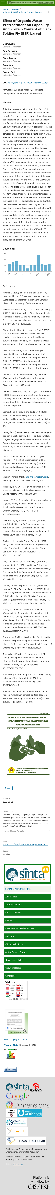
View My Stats (11, 1045)
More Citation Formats (14, 831)
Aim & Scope (11, 896)
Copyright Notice (13, 968)
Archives (15, 9)
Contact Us (10, 975)
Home (5, 9)
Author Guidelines (14, 904)
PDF (9, 788)
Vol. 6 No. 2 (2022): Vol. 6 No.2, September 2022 (22, 12)
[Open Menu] (3, 3)
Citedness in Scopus (14, 944)
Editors (8, 920)
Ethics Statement (13, 912)
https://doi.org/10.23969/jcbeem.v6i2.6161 (28, 82)
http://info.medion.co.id (37, 476)
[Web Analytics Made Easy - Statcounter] (10, 1070)
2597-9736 (18, 1164)
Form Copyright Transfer (16, 1039)
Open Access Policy (14, 960)
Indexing (9, 936)
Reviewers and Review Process (19, 928)
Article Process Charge (16, 952)
